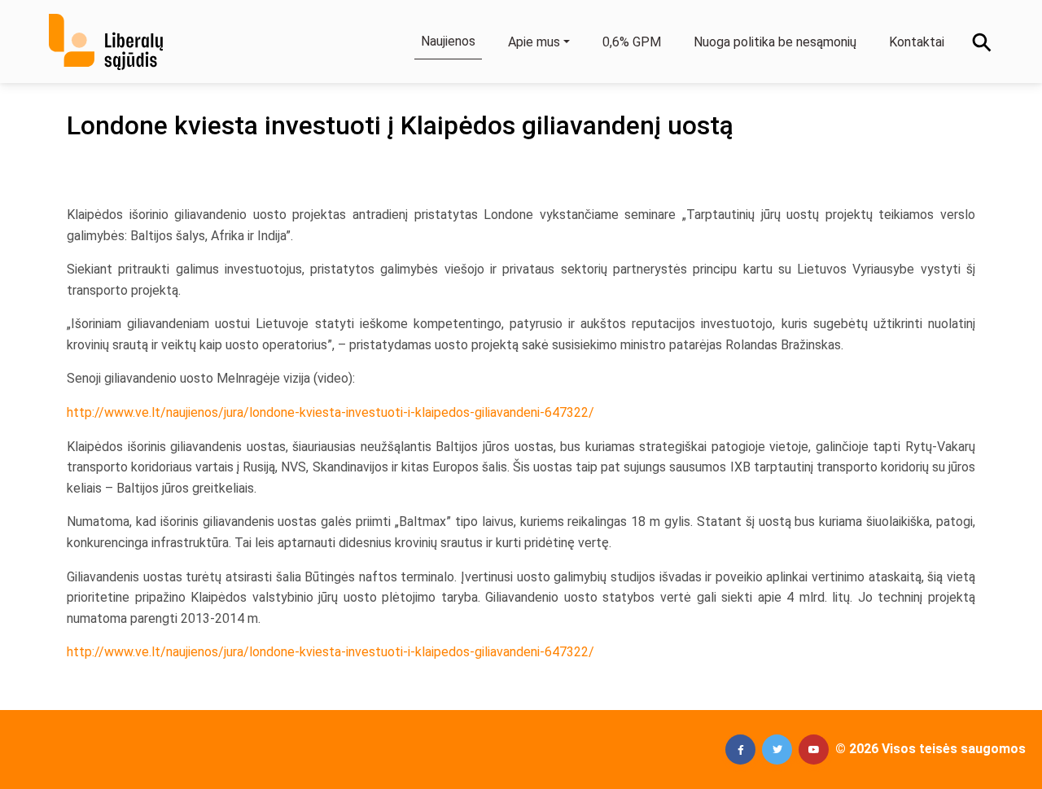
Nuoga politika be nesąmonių (775, 42)
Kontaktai (916, 42)
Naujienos (448, 41)
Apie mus (534, 42)
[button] (740, 749)
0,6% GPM (631, 42)
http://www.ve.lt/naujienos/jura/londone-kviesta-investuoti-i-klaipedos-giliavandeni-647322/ (330, 412)
